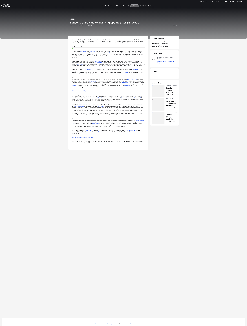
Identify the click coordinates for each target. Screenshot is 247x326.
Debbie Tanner (92, 81)
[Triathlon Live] (240, 1)
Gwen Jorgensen (120, 50)
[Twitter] (207, 1)
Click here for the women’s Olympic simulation (82, 91)
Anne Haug (74, 85)
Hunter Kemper (155, 46)
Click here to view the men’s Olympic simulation (83, 137)
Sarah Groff (128, 50)
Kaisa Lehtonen (135, 69)
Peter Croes (88, 130)
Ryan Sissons (101, 98)
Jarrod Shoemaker (140, 120)
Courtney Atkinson (79, 106)
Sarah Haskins (92, 51)
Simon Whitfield (100, 106)
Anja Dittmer (127, 85)
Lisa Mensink (80, 64)
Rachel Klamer (97, 61)
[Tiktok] (216, 1)
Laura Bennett (83, 51)
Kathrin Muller (124, 82)
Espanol (173, 25)
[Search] (244, 5)
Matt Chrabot (77, 122)
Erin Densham (117, 53)
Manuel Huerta (95, 123)
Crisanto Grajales (102, 132)
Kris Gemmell (137, 98)
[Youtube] (210, 1)
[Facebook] (204, 1)
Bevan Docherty (125, 98)
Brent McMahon (124, 109)
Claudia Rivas (125, 72)
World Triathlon (5, 5)
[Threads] (213, 1)
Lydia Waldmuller (88, 69)
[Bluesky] (219, 1)
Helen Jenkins (108, 53)
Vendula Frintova (121, 71)
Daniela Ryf (84, 84)
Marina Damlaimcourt (132, 79)
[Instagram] (201, 1)
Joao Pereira (83, 104)
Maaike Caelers (100, 62)
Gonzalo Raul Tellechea (130, 130)
